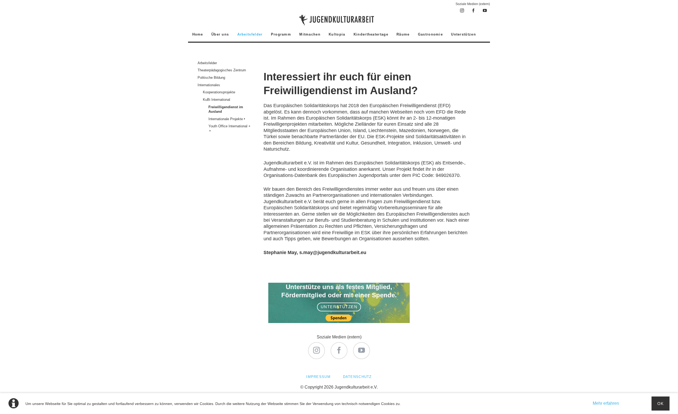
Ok (660, 403)
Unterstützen (339, 306)
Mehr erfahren (606, 403)
